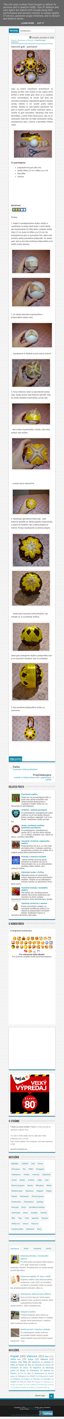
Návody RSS (22, 1415)
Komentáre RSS (32, 1415)
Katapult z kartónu (28, 1312)
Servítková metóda (37, 1207)
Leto (47, 1180)
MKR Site (41, 1409)
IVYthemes (33, 1409)
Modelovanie (17, 1191)
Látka (39, 1180)
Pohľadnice (29, 1202)
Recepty (14, 1207)
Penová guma (37, 1196)
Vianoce (34, 1224)
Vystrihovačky (17, 1229)
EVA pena (15, 1169)
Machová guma (18, 1185)
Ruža (23, 1207)
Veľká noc (15, 1224)
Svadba (34, 1213)
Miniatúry (40, 1185)
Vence (25, 1224)
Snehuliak (15, 1213)
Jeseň (14, 1180)
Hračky (27, 1175)
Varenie (44, 1218)
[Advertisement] (37, 749)
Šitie (13, 1218)
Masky (30, 1185)
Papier (49, 1191)
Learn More (27, 23)
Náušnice (29, 1191)
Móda (49, 1185)
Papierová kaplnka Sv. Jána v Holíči (36, 1276)
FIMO (31, 1169)
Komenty (37, 1249)
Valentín (35, 1218)
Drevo (40, 1164)
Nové (26, 1249)
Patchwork (24, 1196)
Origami (40, 1191)
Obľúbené (15, 1249)
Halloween (16, 1175)
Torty (27, 1218)
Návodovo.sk (30, 1407)
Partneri (13, 1415)
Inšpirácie (46, 1175)
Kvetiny (31, 1180)
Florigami (40, 1169)
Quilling (40, 1202)
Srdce (25, 1213)
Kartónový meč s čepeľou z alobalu (35, 1329)
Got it (40, 23)
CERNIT (24, 1164)
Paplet (14, 1196)
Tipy (20, 1218)
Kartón (22, 1180)
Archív (48, 1249)
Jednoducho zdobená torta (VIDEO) (36, 1294)
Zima (39, 1229)
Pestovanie (16, 1202)
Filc (24, 1169)
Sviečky (43, 1213)
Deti (33, 1164)
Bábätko (14, 1164)
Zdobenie (30, 1229)
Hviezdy (35, 1175)
